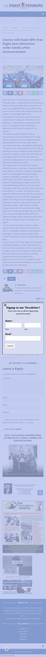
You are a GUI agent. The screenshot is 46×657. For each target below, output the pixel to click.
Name (9, 321)
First (7, 329)
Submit (10, 346)
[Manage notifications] (7, 649)
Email (9, 334)
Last (25, 329)
